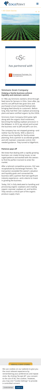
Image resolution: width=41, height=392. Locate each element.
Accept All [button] (19, 387)
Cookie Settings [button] (8, 387)
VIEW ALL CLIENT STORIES (20, 364)
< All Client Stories (9, 10)
